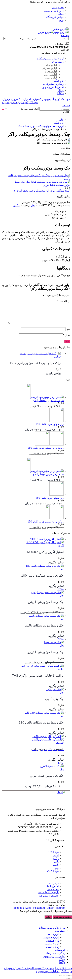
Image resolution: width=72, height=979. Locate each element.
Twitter (28, 907)
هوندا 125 (62, 99)
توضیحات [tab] (58, 211)
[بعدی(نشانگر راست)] (67, 978)
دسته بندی (58, 61)
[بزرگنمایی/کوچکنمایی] (70, 975)
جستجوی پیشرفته (49, 895)
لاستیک (60, 742)
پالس (27, 99)
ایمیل (66, 335)
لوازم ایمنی (51, 77)
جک (33, 205)
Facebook (18, 907)
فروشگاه (59, 80)
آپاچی (49, 99)
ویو (6, 99)
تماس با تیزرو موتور (53, 87)
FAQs (60, 93)
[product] (32, 353)
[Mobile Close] (70, 921)
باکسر (16, 99)
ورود (61, 20)
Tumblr (49, 907)
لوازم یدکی (51, 64)
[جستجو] (67, 42)
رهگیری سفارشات (53, 83)
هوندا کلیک (30, 102)
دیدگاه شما (63, 301)
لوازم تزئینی (50, 74)
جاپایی (57, 356)
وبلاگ (61, 13)
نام (67, 328)
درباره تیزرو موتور (54, 10)
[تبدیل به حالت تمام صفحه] (67, 975)
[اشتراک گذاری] (64, 975)
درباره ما (54, 882)
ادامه (48, 917)
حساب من (58, 7)
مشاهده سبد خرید (62, 917)
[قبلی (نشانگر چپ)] (70, 978)
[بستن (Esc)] (60, 975)
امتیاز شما (63, 295)
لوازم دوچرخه (12, 102)
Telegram (59, 907)
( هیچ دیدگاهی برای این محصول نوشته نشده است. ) (42, 190)
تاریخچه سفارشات (48, 892)
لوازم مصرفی (49, 68)
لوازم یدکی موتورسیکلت (50, 58)
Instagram (39, 907)
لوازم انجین (51, 71)
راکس (38, 99)
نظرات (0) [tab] (58, 217)
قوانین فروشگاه (55, 17)
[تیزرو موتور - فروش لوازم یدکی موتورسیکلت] (61, 29)
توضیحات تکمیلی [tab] (54, 214)
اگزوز (60, 545)
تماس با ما (53, 886)
